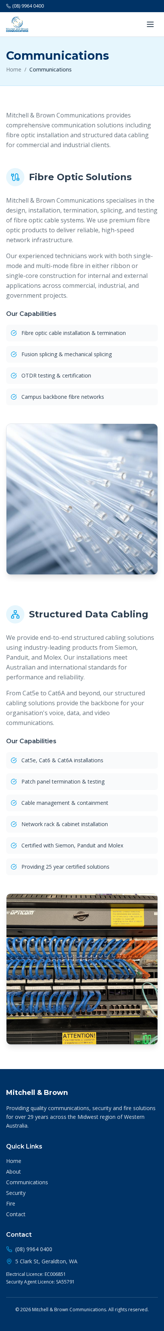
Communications (27, 1182)
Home (13, 69)
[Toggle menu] (150, 24)
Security (16, 1192)
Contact (16, 1214)
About (13, 1171)
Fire (10, 1203)
